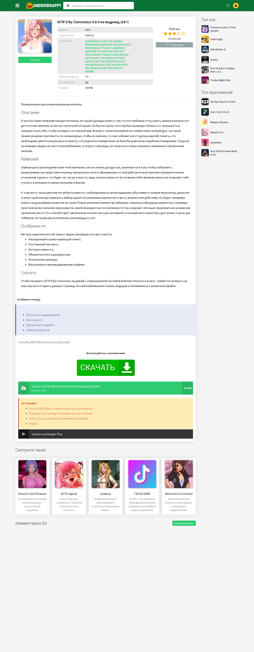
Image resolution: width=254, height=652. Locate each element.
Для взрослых (121, 44)
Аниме (118, 41)
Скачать (35, 60)
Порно (106, 47)
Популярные (92, 47)
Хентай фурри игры (112, 61)
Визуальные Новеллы (98, 44)
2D (110, 41)
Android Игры (93, 41)
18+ (105, 41)
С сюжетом (105, 51)
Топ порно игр (109, 57)
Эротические (93, 54)
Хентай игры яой (95, 67)
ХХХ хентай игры (117, 64)
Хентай (118, 51)
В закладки (176, 44)
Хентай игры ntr (95, 64)
